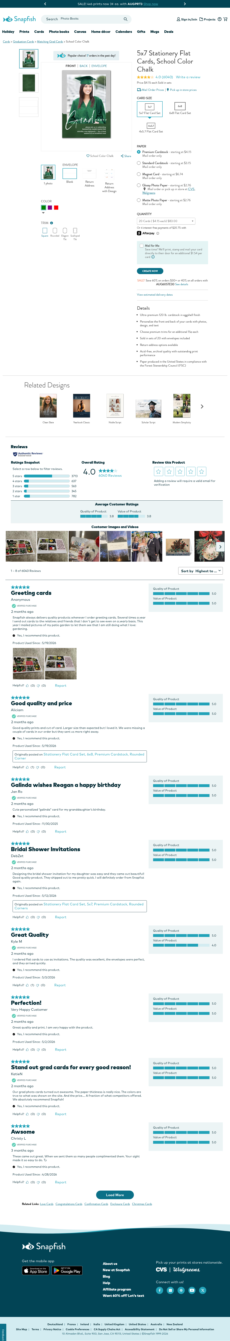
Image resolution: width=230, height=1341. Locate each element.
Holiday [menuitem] (8, 31)
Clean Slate (48, 422)
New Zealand (175, 1324)
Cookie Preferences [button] (77, 1329)
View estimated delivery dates (155, 294)
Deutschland (55, 1324)
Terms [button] (35, 1329)
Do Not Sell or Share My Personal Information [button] (186, 1329)
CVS (191, 189)
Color (46, 201)
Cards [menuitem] (39, 31)
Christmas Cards (142, 1204)
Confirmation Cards (96, 1204)
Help (106, 1283)
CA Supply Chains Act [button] (107, 1329)
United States (138, 1324)
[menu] (125, 156)
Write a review (188, 77)
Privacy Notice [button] (52, 1329)
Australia (157, 1324)
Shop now (148, 4)
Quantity (144, 214)
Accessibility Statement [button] (140, 1329)
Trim (45, 223)
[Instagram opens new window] (172, 1288)
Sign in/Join (189, 19)
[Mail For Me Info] (153, 257)
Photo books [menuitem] (59, 31)
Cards (6, 41)
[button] (88, 156)
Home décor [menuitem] (101, 31)
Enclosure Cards (120, 1204)
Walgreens (148, 193)
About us (110, 1263)
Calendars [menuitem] (124, 31)
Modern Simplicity (182, 422)
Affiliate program (117, 1289)
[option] (28, 58)
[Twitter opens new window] (204, 1288)
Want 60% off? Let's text (123, 1295)
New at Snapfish (116, 1270)
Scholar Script (148, 422)
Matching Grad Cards (50, 41)
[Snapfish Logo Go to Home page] (19, 19)
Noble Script (115, 422)
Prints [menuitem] (24, 31)
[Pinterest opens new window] (183, 1288)
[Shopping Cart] (224, 19)
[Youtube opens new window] (193, 1288)
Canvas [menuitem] (80, 31)
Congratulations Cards (69, 1204)
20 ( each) (158, 221)
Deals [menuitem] (168, 31)
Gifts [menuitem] (141, 31)
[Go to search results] (126, 19)
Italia (97, 1324)
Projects (209, 19)
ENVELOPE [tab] (99, 66)
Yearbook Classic (81, 422)
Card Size (144, 98)
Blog (106, 1276)
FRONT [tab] (71, 66)
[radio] (43, 207)
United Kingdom (115, 1324)
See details (181, 284)
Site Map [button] (21, 1329)
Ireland (84, 1324)
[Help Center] (219, 19)
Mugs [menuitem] (154, 31)
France (71, 1324)
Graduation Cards (23, 41)
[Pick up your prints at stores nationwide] (161, 1269)
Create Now (150, 271)
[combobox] (86, 19)
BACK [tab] (84, 66)
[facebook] (161, 1288)
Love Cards (46, 1204)
